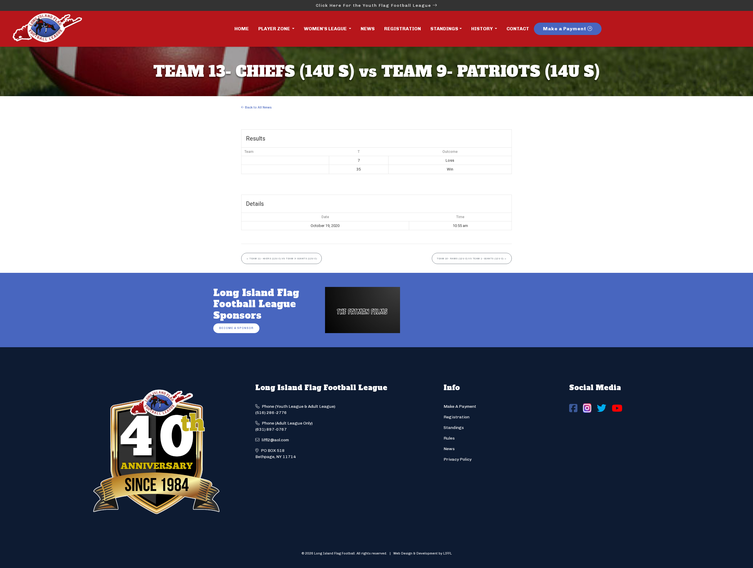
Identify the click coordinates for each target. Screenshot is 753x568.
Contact (518, 28)
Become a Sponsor (236, 328)
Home (241, 28)
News (368, 28)
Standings (444, 28)
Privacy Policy (458, 459)
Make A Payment (460, 406)
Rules (449, 438)
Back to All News (258, 107)
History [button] (482, 28)
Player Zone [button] (274, 28)
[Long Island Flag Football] (47, 29)
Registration (402, 28)
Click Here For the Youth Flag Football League (374, 5)
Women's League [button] (326, 28)
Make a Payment (565, 28)
